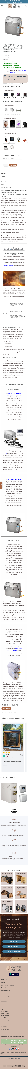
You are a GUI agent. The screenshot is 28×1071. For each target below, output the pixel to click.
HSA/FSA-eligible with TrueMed (14, 2)
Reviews (3, 1006)
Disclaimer (17, 1052)
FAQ (2, 1009)
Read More (5, 765)
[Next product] (6, 56)
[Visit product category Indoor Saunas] (21, 878)
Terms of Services (10, 1052)
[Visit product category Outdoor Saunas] (7, 878)
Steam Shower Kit (11, 44)
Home (4, 44)
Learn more (24, 83)
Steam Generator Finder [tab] (6, 187)
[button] (2, 6)
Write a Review (6, 708)
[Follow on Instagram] (11, 1049)
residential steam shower (9, 352)
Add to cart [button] (14, 811)
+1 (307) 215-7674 (5, 1029)
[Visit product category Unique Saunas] (7, 892)
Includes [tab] (3, 178)
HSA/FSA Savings (5, 1020)
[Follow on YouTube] (18, 1049)
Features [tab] (3, 176)
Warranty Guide (4, 1011)
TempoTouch (18, 97)
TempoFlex (12, 97)
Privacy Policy (3, 1052)
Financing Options (5, 1013)
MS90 (16, 648)
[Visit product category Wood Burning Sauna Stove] (21, 906)
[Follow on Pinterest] (15, 1049)
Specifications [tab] (4, 181)
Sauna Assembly (5, 1015)
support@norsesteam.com (7, 1032)
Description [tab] (3, 173)
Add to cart (13, 165)
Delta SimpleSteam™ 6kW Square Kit (14, 808)
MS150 (20, 648)
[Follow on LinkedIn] (16, 1049)
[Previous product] (9, 56)
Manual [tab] (2, 184)
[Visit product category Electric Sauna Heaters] (7, 906)
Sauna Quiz (3, 1017)
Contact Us (3, 1004)
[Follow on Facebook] (9, 1049)
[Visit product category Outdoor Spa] (21, 892)
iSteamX (6, 97)
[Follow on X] (13, 1049)
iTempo (25, 97)
